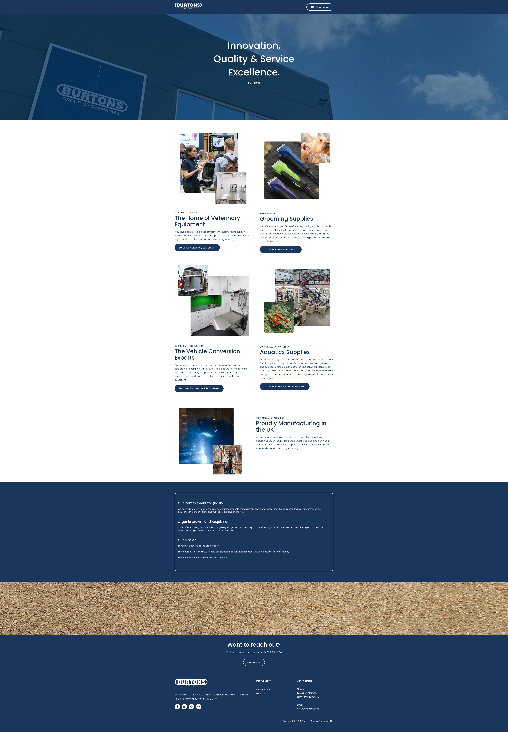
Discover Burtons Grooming (280, 249)
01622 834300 (310, 693)
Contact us (322, 7)
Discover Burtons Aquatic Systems (284, 386)
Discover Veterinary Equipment (197, 247)
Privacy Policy (263, 689)
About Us (260, 693)
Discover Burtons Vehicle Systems (199, 388)
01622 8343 (310, 696)
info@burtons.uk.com (308, 708)
